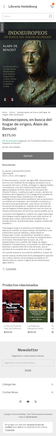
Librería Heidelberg (22, 6)
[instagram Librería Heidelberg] (20, 401)
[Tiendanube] (28, 417)
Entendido (10, 430)
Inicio (4, 112)
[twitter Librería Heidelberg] (35, 401)
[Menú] (4, 7)
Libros (12, 112)
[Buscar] (50, 16)
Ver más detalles (12, 147)
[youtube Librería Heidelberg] (28, 401)
